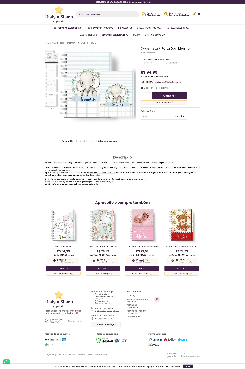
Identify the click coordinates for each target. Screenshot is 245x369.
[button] (51, 56)
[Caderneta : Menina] (63, 242)
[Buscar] (135, 14)
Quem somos (133, 316)
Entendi (188, 366)
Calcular (179, 116)
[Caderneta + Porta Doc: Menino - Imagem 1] (51, 55)
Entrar (172, 15)
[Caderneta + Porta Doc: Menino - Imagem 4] (51, 99)
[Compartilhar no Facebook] (76, 141)
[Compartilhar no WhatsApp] (80, 141)
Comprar (169, 95)
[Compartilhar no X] (84, 141)
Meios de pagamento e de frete (137, 300)
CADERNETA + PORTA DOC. (77, 43)
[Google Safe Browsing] (120, 340)
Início (47, 43)
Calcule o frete (148, 111)
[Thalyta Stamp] (59, 14)
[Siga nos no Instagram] (157, 299)
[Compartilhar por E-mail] (88, 141)
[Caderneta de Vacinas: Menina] (102, 242)
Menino (94, 43)
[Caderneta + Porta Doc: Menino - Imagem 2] (51, 70)
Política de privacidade (132, 306)
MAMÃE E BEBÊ (58, 43)
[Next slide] (51, 108)
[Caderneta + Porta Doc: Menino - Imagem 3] (51, 85)
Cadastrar (184, 15)
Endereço (131, 295)
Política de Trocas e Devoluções (136, 312)
